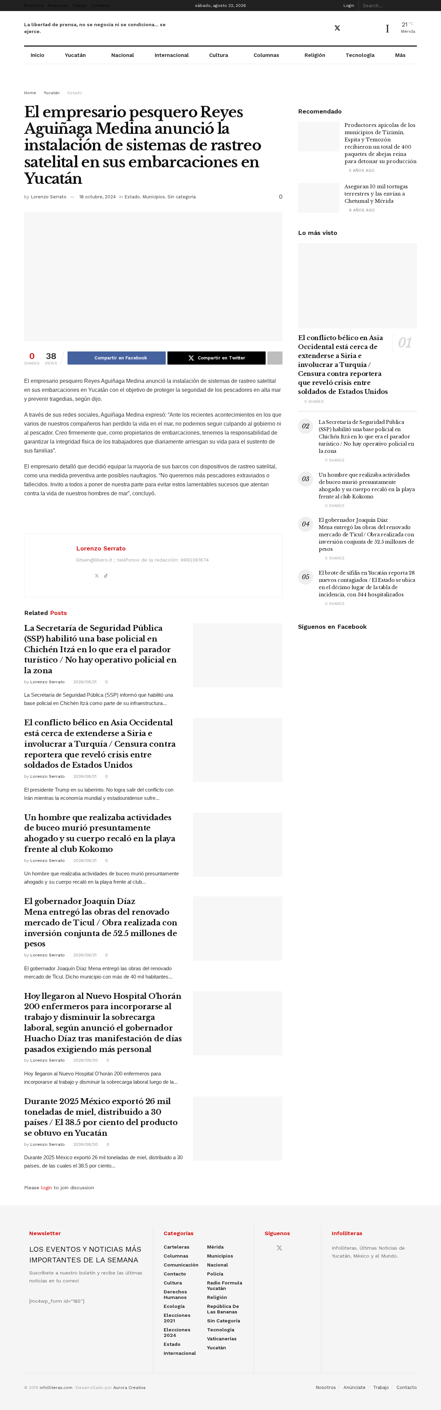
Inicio (37, 55)
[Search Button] (413, 5)
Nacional (122, 55)
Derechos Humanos (175, 1294)
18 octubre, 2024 (97, 196)
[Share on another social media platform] (275, 358)
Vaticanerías (222, 1338)
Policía (215, 1274)
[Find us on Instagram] (361, 28)
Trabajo (79, 5)
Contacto (100, 5)
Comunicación (181, 1265)
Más (400, 55)
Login (348, 5)
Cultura (218, 55)
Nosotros (33, 5)
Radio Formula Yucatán (224, 1285)
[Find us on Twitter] (337, 28)
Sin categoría (181, 196)
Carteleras (176, 1247)
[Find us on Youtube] (349, 28)
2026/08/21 (84, 681)
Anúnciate (58, 5)
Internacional (172, 55)
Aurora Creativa (129, 1387)
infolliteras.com (56, 1387)
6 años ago (361, 210)
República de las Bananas (223, 1308)
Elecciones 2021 (177, 1317)
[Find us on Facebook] (324, 28)
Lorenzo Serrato (48, 196)
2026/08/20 (85, 1060)
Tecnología (360, 55)
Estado (75, 92)
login (46, 1187)
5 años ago (361, 170)
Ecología (174, 1306)
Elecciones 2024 (177, 1332)
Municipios (153, 196)
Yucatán (75, 55)
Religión (315, 55)
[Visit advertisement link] (220, 83)
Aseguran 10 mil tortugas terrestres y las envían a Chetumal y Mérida (376, 193)
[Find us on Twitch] (373, 28)
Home (30, 92)
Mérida (215, 1247)
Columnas (266, 55)
